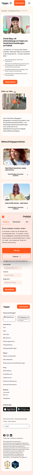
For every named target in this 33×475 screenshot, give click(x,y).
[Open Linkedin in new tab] (11, 435)
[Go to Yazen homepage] (5, 3)
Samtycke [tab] (6, 222)
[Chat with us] (10, 3)
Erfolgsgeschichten (14, 10)
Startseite (4, 10)
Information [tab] (16, 222)
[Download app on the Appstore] (9, 409)
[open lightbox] (14, 102)
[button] (29, 3)
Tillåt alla (16, 250)
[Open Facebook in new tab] (4, 435)
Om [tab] (27, 222)
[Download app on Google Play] (23, 409)
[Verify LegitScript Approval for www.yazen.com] (15, 464)
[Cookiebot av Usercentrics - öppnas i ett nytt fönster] (23, 217)
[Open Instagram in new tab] (7, 435)
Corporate (6, 392)
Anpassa (15, 256)
